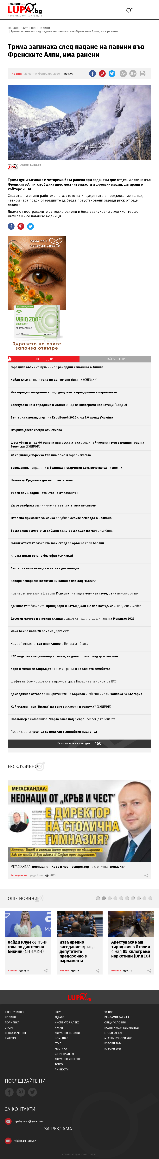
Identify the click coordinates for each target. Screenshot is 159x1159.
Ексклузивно (19, 875)
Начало (13, 28)
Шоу (58, 1012)
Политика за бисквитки (121, 1027)
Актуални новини (67, 1033)
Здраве (59, 1017)
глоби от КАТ (113, 1033)
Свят (25, 28)
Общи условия (115, 1022)
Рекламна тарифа (116, 1017)
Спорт (9, 1027)
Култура (10, 1038)
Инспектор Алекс (67, 1022)
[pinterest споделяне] (102, 73)
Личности (62, 1069)
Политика (12, 1022)
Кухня (59, 1027)
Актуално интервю (68, 1059)
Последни (44, 359)
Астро (59, 1064)
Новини (44, 28)
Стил (58, 1043)
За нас (108, 1012)
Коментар (61, 1038)
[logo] (25, 10)
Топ (33, 28)
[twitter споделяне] (112, 73)
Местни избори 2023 (118, 1038)
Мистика (61, 1048)
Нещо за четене (16, 1033)
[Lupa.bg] (12, 168)
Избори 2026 (113, 1048)
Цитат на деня (64, 1054)
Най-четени (115, 359)
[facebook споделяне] (92, 73)
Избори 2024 (113, 1043)
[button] (98, 898)
